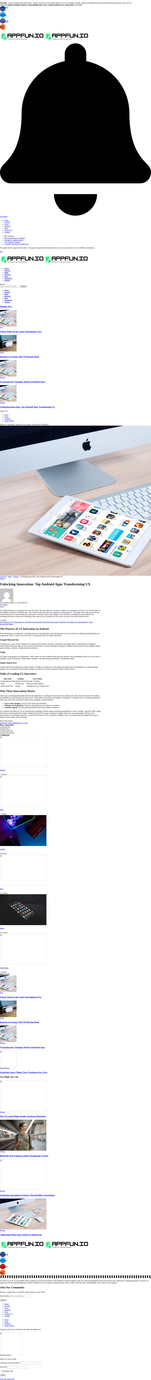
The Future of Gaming (12, 242)
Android (2, 770)
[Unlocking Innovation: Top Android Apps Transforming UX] (8, 401)
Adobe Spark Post (55, 622)
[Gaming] (23, 845)
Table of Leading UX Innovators (73, 622)
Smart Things (4, 968)
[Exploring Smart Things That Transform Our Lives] (8, 1066)
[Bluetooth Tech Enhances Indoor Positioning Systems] (23, 1150)
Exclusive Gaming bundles (13, 240)
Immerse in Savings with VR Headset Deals (19, 357)
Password (3, 1367)
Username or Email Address (10, 1363)
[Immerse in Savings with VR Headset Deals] (8, 351)
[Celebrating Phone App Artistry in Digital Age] (23, 1229)
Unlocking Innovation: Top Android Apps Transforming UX (27, 407)
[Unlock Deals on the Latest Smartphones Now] (8, 326)
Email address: (5, 1296)
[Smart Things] (23, 964)
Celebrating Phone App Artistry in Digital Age (21, 1235)
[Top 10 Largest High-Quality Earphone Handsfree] (23, 1111)
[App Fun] (44, 265)
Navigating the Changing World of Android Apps (22, 382)
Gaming (2, 849)
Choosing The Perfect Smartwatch (16, 244)
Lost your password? (7, 1379)
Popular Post (6, 306)
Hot (1, 327)
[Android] (23, 766)
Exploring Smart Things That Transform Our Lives (23, 1072)
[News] (23, 885)
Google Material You (38, 622)
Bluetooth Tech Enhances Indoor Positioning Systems (24, 1156)
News (1, 889)
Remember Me (7, 1371)
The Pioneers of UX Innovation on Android (15, 622)
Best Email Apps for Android (14, 238)
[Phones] (23, 924)
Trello (47, 622)
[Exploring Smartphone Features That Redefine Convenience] (23, 1189)
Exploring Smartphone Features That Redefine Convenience (27, 1195)
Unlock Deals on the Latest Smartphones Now (21, 331)
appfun (5, 605)
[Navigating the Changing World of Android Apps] (8, 376)
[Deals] (23, 806)
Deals (2, 352)
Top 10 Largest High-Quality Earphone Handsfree (23, 1116)
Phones (2, 377)
